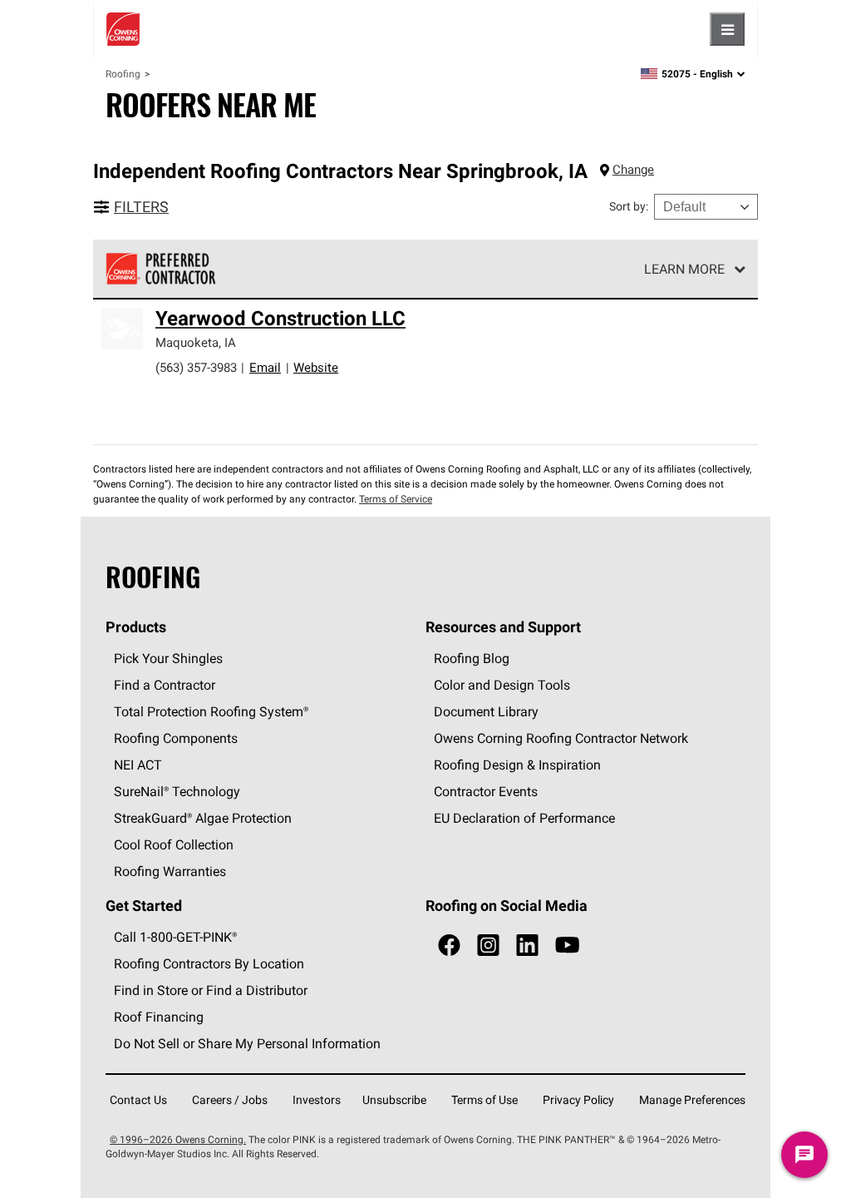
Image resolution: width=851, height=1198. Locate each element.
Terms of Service (395, 499)
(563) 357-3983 (196, 367)
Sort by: (628, 206)
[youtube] (567, 945)
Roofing (123, 73)
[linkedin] (527, 945)
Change (633, 169)
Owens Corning (123, 29)
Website (315, 367)
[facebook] (449, 945)
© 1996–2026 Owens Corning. (178, 1139)
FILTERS (141, 206)
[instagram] (488, 945)
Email (265, 367)
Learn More (684, 268)
